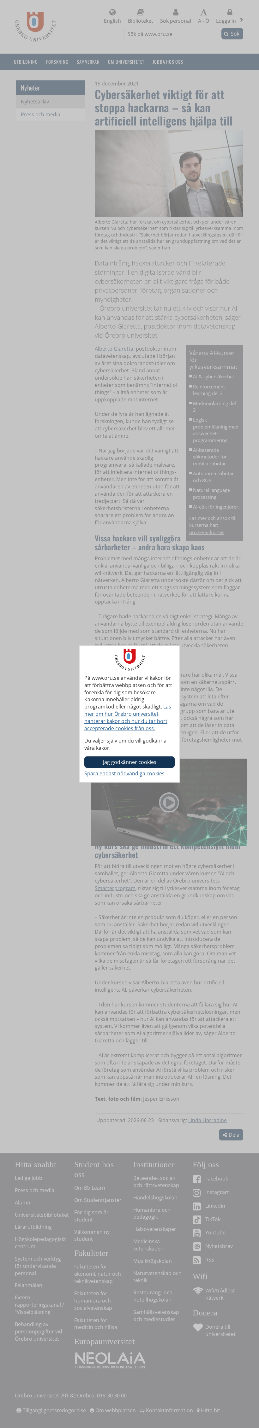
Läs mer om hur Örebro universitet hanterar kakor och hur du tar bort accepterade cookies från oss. (127, 717)
